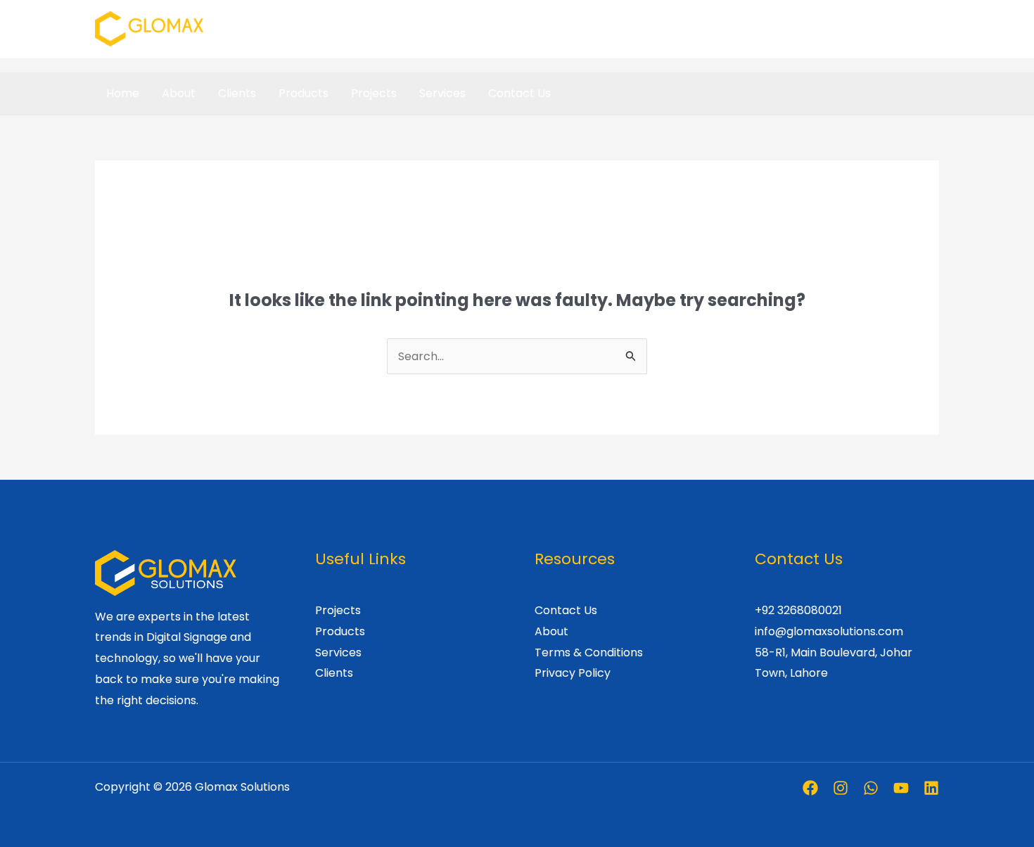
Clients (237, 93)
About (179, 93)
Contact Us (519, 93)
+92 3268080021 (798, 610)
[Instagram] (840, 788)
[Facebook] (810, 788)
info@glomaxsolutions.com (829, 631)
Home (122, 93)
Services (442, 93)
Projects (374, 93)
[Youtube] (901, 788)
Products (303, 93)
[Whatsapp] (871, 788)
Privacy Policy (573, 673)
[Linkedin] (931, 788)
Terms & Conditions (589, 652)
